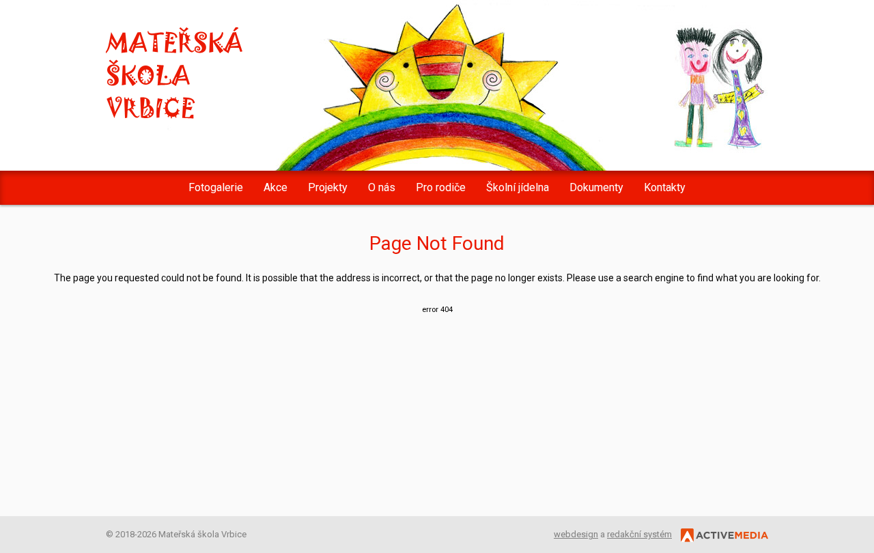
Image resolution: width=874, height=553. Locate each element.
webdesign (576, 534)
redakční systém (639, 534)
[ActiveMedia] (721, 534)
